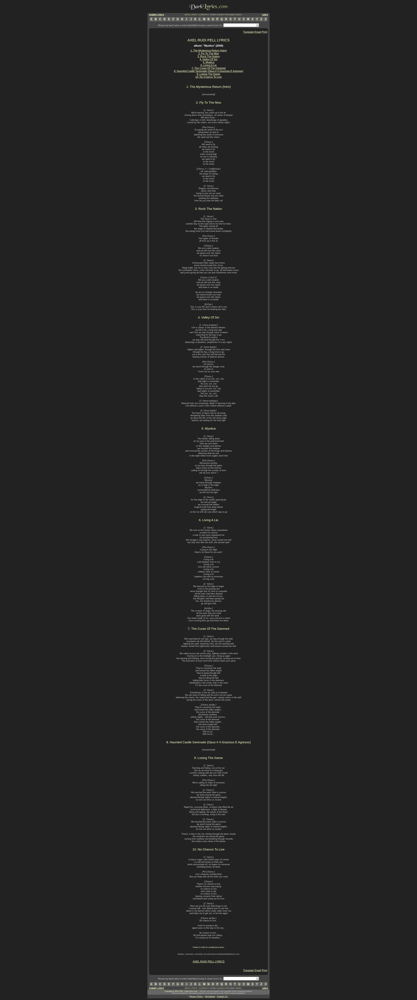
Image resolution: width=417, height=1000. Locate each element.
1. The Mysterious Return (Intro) (208, 50)
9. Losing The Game (208, 74)
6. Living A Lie (209, 65)
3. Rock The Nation (208, 56)
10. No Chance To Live (208, 77)
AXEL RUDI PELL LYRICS (208, 40)
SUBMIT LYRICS (156, 15)
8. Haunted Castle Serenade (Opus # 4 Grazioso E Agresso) (208, 71)
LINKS (265, 15)
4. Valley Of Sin (208, 59)
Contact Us (222, 996)
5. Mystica (208, 62)
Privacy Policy (196, 996)
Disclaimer (210, 996)
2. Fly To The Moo (208, 53)
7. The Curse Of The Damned (209, 68)
